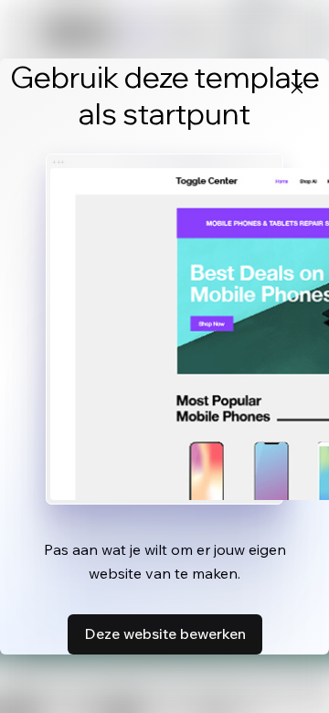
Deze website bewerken (165, 633)
